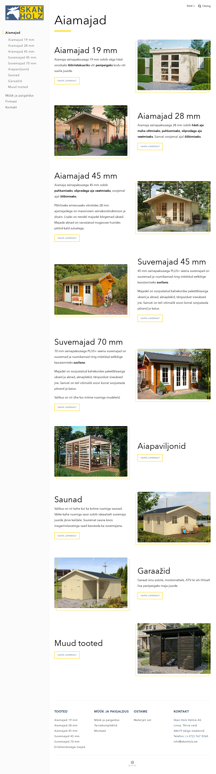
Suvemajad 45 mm (22, 57)
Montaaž (100, 730)
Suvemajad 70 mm (22, 63)
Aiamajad (12, 32)
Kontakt (11, 107)
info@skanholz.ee (186, 741)
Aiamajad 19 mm (21, 40)
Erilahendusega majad (69, 747)
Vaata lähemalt (67, 81)
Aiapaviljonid (18, 69)
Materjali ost (142, 720)
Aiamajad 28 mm (21, 46)
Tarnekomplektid (105, 725)
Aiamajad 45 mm (21, 51)
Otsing (206, 6)
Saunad (13, 75)
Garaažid (15, 81)
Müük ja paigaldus (19, 95)
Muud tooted (18, 87)
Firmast (11, 101)
